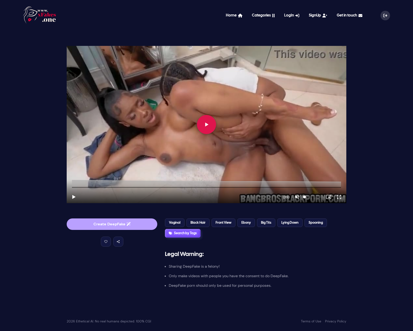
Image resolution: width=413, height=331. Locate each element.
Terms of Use (311, 321)
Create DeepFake (109, 224)
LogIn (289, 15)
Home (232, 15)
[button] (106, 241)
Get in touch (348, 15)
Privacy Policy (335, 321)
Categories (262, 15)
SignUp (315, 15)
